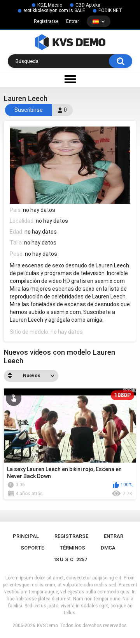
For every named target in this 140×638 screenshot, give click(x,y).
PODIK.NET (110, 10)
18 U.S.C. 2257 (70, 559)
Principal (26, 536)
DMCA (108, 548)
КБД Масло (49, 5)
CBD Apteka (87, 5)
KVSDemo (47, 625)
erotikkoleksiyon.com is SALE (54, 10)
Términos (72, 548)
